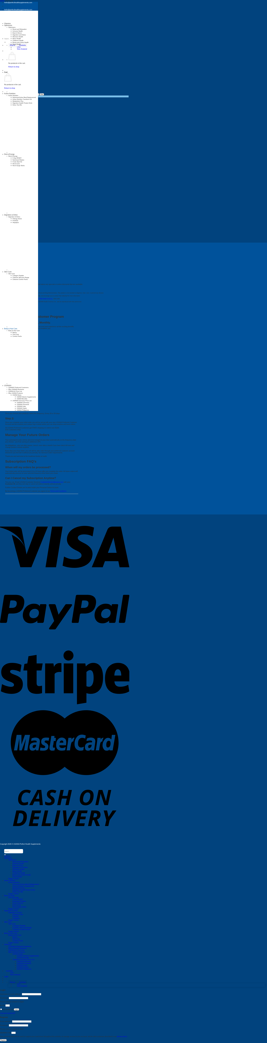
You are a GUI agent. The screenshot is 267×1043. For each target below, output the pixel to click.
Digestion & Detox (11, 215)
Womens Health (18, 37)
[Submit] (5, 42)
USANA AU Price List (16, 950)
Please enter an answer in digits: (12, 1002)
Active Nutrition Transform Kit (22, 99)
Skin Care (8, 272)
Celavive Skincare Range (21, 277)
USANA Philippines (23, 410)
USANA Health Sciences (45, 299)
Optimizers (11, 27)
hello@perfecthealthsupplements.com (18, 2)
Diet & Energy (9, 154)
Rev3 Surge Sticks (19, 165)
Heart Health (17, 44)
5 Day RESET (17, 158)
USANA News (18, 954)
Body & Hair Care (10, 329)
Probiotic (15, 220)
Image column (13, 879)
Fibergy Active (17, 219)
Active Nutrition (9, 93)
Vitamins (7, 23)
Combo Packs (18, 941)
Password (4, 998)
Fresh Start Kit (17, 162)
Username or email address (10, 994)
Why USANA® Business (17, 948)
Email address (6, 1021)
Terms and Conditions (58, 491)
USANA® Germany (23, 402)
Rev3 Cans (16, 164)
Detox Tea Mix (17, 105)
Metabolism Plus (18, 101)
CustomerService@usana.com (52, 482)
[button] (17, 982)
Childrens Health (18, 40)
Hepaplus (16, 222)
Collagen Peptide (18, 275)
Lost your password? (7, 1013)
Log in (16, 1009)
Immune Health (18, 31)
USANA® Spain (22, 408)
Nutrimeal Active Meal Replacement (24, 97)
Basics (15, 332)
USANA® (7, 944)
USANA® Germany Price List (22, 400)
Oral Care (16, 939)
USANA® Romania (23, 404)
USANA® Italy (21, 406)
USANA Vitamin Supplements (26, 397)
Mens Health (17, 38)
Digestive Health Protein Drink (22, 103)
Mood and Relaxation (20, 29)
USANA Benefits (22, 399)
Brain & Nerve (17, 33)
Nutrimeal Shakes (18, 160)
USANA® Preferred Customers (19, 946)
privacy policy (122, 1036)
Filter (41, 94)
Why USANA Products (16, 952)
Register (3, 1040)
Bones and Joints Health (21, 42)
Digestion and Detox (19, 35)
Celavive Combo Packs (20, 279)
